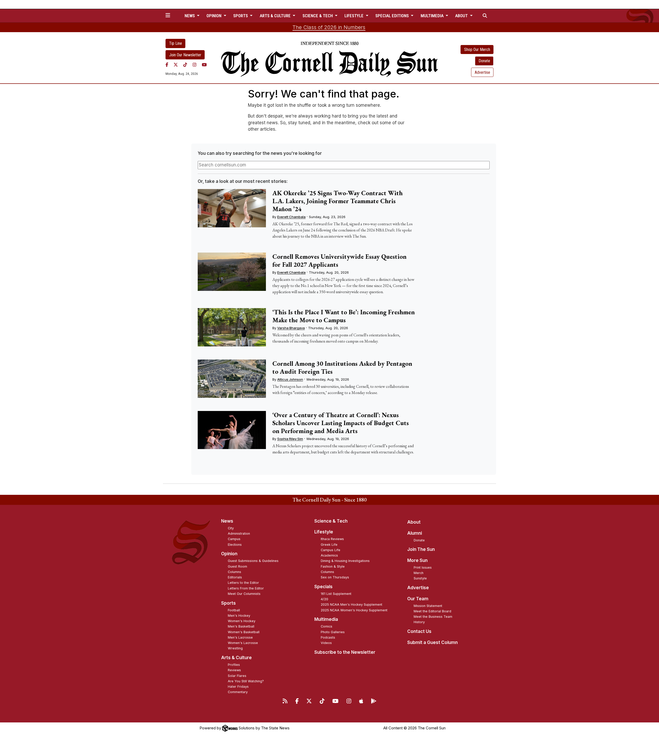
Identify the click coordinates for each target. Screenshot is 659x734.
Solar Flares (237, 676)
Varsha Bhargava (291, 328)
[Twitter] (176, 64)
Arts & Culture (236, 657)
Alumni (414, 533)
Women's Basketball (243, 632)
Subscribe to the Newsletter (344, 652)
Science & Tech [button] (318, 15)
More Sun (417, 560)
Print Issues (423, 567)
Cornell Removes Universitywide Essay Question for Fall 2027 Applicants (339, 260)
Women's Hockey (241, 621)
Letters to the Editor (243, 583)
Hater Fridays (238, 686)
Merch (418, 573)
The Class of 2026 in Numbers (328, 27)
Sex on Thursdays (335, 577)
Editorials (235, 577)
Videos (326, 643)
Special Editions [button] (392, 15)
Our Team (417, 598)
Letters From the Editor (246, 588)
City (231, 528)
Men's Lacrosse (240, 637)
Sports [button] (241, 15)
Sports (228, 603)
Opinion (229, 553)
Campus (234, 539)
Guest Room (237, 566)
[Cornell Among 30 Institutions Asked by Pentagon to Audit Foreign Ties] (232, 379)
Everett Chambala (291, 217)
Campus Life (330, 550)
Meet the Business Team (433, 617)
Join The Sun (421, 549)
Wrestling (235, 648)
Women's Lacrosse (243, 643)
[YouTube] (204, 64)
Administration (239, 533)
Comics (326, 626)
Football (234, 610)
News (227, 521)
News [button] (190, 15)
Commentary (238, 692)
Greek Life (329, 545)
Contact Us (419, 631)
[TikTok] (185, 64)
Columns (234, 572)
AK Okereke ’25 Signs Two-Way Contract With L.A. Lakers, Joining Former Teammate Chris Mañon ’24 (337, 201)
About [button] (462, 15)
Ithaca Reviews (332, 539)
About (414, 522)
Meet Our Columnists (244, 594)
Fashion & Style (333, 566)
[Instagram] (194, 64)
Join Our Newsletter (185, 54)
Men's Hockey (239, 615)
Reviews (234, 670)
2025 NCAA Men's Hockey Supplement (351, 604)
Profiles (234, 665)
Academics (329, 555)
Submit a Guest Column (432, 642)
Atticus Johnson (290, 379)
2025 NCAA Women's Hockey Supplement (354, 610)
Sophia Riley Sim (290, 439)
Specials (323, 586)
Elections (235, 545)
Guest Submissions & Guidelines (253, 561)
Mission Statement (428, 606)
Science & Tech (331, 521)
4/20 (324, 599)
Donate (484, 60)
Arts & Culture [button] (276, 15)
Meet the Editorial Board (432, 611)
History (419, 622)
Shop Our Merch (477, 49)
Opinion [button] (214, 15)
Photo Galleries (333, 632)
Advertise (482, 72)
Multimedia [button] (433, 15)
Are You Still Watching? (246, 681)
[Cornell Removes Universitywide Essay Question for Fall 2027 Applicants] (232, 272)
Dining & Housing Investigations (345, 561)
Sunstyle (420, 578)
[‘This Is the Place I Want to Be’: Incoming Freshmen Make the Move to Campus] (232, 327)
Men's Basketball (241, 626)
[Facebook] (167, 64)
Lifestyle (323, 531)
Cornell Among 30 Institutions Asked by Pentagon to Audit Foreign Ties (342, 367)
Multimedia (326, 619)
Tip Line (175, 43)
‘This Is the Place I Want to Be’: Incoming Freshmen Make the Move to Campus (343, 316)
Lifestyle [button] (354, 15)
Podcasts (328, 637)
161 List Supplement (336, 594)
